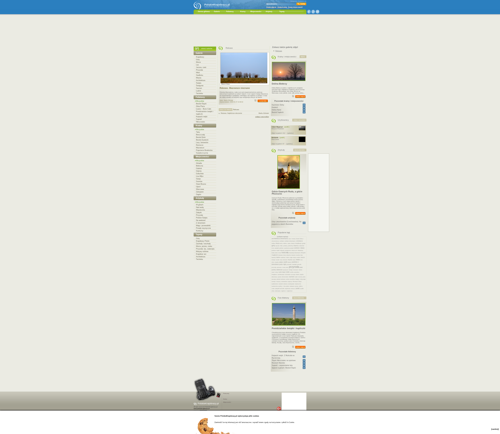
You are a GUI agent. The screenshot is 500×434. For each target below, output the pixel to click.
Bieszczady (200, 135)
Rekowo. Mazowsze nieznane (235, 88)
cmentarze (299, 241)
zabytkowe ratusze (290, 288)
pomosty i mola (281, 267)
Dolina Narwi (276, 110)
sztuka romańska (290, 279)
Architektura (200, 80)
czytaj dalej (262, 101)
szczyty (274, 279)
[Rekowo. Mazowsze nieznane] (244, 86)
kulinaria (280, 255)
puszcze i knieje (288, 270)
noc (301, 259)
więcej (303, 56)
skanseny (274, 277)
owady (277, 262)
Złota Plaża (200, 106)
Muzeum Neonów (278, 363)
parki (285, 262)
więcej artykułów (299, 150)
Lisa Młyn (199, 176)
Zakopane (200, 192)
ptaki (301, 267)
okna (273, 262)
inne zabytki (275, 248)
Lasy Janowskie (202, 142)
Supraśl (199, 119)
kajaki (278, 250)
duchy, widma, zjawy (285, 243)
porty (287, 267)
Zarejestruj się (302, 1)
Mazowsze (200, 148)
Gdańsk (199, 168)
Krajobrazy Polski (202, 241)
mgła (291, 257)
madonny (282, 257)
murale (277, 259)
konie (279, 252)
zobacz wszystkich (299, 120)
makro (287, 257)
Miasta (198, 78)
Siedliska (199, 75)
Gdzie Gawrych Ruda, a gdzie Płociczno (287, 192)
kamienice (288, 250)
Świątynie (199, 86)
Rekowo (278, 51)
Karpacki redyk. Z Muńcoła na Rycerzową (283, 356)
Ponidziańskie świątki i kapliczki (204, 113)
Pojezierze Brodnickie (204, 150)
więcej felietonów (298, 298)
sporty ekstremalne (283, 277)
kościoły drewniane (295, 252)
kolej (273, 252)
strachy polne (301, 277)
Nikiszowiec (200, 122)
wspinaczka (298, 284)
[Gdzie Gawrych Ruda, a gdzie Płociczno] (288, 189)
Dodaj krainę (282, 7)
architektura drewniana (280, 239)
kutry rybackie (287, 255)
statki (296, 277)
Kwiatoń (275, 107)
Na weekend (200, 220)
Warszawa (200, 189)
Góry (198, 60)
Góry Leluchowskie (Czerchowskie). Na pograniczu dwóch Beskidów (286, 223)
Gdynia (198, 171)
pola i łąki (282, 264)
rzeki (287, 272)
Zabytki (199, 212)
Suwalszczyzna (202, 153)
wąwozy (290, 281)
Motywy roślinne (202, 251)
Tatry (198, 132)
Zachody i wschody (203, 244)
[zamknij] (495, 429)
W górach (199, 205)
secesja (293, 274)
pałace (281, 262)
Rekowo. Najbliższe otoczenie (245, 113)
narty (294, 259)
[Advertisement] (250, 31)
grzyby (277, 245)
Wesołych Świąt (297, 281)
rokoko (300, 270)
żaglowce (283, 291)
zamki (297, 288)
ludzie (278, 257)
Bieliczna (199, 166)
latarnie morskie (295, 255)
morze (303, 257)
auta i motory (292, 238)
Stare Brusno (201, 184)
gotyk (303, 243)
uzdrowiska (284, 281)
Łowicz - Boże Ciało (203, 109)
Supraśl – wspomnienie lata (282, 365)
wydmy (280, 286)
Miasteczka (200, 210)
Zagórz (198, 194)
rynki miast (282, 272)
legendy (274, 257)
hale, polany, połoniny (286, 245)
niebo (298, 260)
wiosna (285, 284)
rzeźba (291, 272)
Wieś (198, 73)
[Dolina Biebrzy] (288, 82)
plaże (289, 262)
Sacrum (199, 88)
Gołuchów (200, 174)
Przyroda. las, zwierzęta (205, 249)
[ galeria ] (290, 133)
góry (273, 245)
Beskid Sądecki (278, 112)
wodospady (291, 284)
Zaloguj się (293, 1)
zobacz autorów (206, 48)
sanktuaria (281, 274)
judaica (274, 250)
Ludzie (198, 91)
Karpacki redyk (201, 117)
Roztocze (199, 145)
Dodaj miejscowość (295, 7)
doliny (273, 243)
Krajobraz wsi (201, 254)
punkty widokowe (277, 270)
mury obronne (283, 259)
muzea (290, 259)
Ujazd (198, 187)
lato (302, 255)
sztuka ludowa (280, 279)
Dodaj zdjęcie (271, 7)
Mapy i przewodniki (203, 226)
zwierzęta (277, 291)
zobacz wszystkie (262, 117)
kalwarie (282, 250)
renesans (295, 270)
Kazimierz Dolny (278, 105)
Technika (199, 93)
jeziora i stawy (299, 248)
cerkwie (281, 241)
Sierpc (198, 179)
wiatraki (281, 284)
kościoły (285, 252)
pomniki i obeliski (292, 264)
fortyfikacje (298, 243)
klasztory (300, 250)
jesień (292, 248)
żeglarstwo (289, 291)
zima (273, 291)
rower (273, 272)
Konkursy (199, 231)
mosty (273, 259)
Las (197, 65)
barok (297, 238)
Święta (198, 83)
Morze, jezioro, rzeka (204, 246)
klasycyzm (294, 250)
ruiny (276, 272)
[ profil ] (286, 127)
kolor (276, 252)
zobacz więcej (300, 96)
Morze (198, 62)
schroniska (287, 274)
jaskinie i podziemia (284, 248)
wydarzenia (275, 286)
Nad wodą (200, 207)
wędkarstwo (275, 284)
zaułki (302, 288)
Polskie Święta (201, 218)
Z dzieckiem (200, 223)
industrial (301, 245)
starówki (291, 277)
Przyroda (199, 70)
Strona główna (204, 11)
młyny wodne (296, 257)
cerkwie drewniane (289, 241)
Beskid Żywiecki (202, 140)
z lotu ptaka (286, 286)
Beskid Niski (201, 137)
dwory (293, 243)
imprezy (296, 245)
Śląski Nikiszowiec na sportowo (284, 360)
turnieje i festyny (276, 281)
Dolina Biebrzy (279, 84)
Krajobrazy (200, 57)
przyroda (294, 266)
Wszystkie (200, 101)
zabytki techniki (279, 288)
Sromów (199, 181)
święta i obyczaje (300, 279)
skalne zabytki (300, 274)
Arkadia (199, 163)
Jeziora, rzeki (201, 67)
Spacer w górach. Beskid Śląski (284, 368)
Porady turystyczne (203, 228)
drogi (277, 243)
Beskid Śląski (201, 104)
